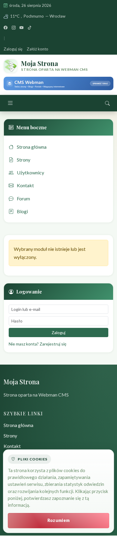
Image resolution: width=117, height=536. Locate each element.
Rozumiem (58, 520)
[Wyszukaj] (107, 103)
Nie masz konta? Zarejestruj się (37, 343)
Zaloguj (58, 332)
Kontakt (25, 185)
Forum (23, 198)
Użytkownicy (30, 172)
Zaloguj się (13, 49)
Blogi (22, 211)
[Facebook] (6, 27)
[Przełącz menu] (10, 103)
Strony (23, 159)
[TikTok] (30, 27)
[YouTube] (21, 27)
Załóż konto (37, 49)
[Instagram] (14, 27)
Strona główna (31, 147)
